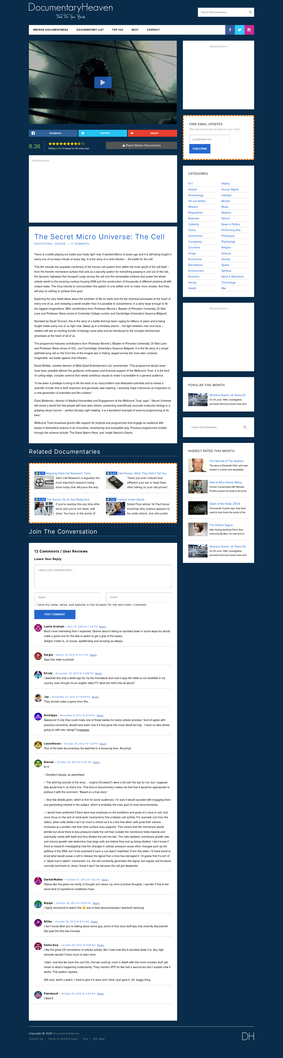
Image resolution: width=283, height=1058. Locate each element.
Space (225, 265)
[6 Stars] (68, 143)
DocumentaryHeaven (66, 1033)
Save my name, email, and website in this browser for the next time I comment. (92, 604)
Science (60, 243)
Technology (228, 282)
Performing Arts (230, 230)
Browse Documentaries (50, 29)
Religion (226, 247)
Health (192, 288)
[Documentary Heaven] (71, 17)
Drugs (192, 253)
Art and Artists (196, 201)
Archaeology (195, 195)
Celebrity (193, 224)
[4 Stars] (61, 143)
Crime (192, 230)
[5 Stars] (64, 143)
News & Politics (230, 224)
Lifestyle (226, 195)
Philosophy (228, 236)
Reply (102, 626)
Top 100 (117, 29)
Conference (195, 236)
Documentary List (90, 29)
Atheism (193, 207)
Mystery (226, 212)
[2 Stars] (53, 143)
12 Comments (80, 243)
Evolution (193, 276)
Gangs (192, 282)
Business (193, 218)
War (223, 288)
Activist (192, 189)
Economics (195, 259)
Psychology (228, 241)
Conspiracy (195, 241)
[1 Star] (50, 143)
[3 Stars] (57, 143)
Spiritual (226, 270)
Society (225, 259)
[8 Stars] (75, 143)
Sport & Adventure (232, 276)
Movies (225, 201)
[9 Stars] (79, 143)
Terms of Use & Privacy (63, 1038)
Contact (153, 29)
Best (135, 29)
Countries (194, 247)
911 (190, 183)
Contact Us (36, 1038)
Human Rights (230, 189)
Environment (196, 270)
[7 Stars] (72, 143)
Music (225, 207)
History (225, 183)
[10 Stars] (83, 143)
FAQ (85, 1038)
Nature (225, 218)
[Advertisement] (103, 193)
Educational (43, 243)
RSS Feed (99, 1038)
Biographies (195, 212)
